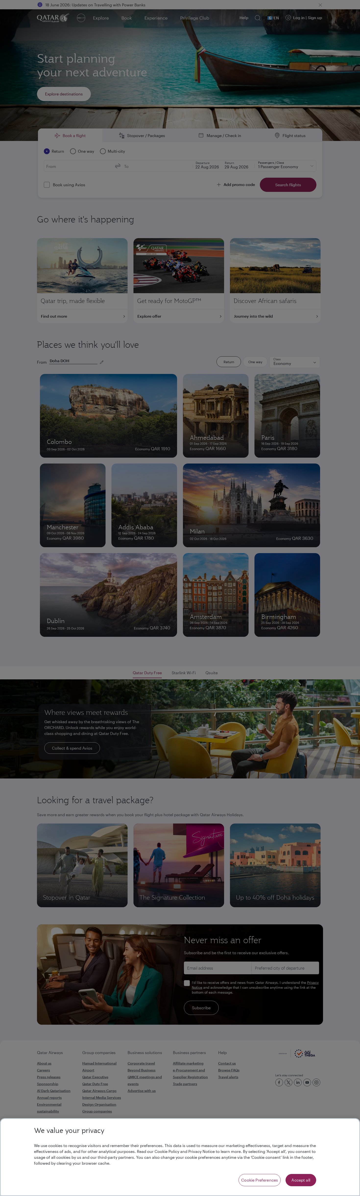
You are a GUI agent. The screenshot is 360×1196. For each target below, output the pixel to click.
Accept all (300, 1180)
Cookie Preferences (259, 1180)
